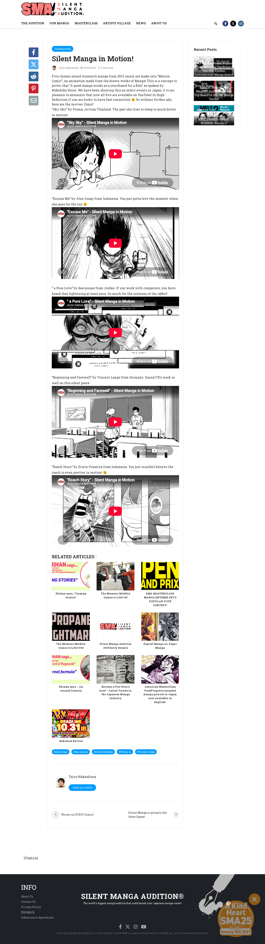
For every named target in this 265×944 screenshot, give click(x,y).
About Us (27, 896)
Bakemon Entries (71, 741)
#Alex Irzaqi (60, 751)
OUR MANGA (59, 23)
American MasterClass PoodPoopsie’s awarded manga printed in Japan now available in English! (160, 694)
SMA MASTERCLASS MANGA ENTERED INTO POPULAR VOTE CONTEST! (160, 599)
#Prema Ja (125, 751)
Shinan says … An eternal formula (71, 688)
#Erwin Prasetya (103, 751)
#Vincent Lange (146, 751)
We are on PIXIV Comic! (77, 814)
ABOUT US (159, 23)
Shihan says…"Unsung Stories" (70, 595)
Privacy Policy (31, 907)
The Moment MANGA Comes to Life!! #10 (71, 645)
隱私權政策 (28, 912)
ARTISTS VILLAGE (117, 23)
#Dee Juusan (81, 751)
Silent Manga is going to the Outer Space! (147, 815)
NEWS (141, 23)
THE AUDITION (32, 23)
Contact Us (28, 902)
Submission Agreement (37, 917)
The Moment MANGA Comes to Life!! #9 (115, 595)
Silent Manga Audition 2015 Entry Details (116, 645)
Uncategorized (63, 48)
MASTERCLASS (86, 23)
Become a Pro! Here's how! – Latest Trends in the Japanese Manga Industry (115, 692)
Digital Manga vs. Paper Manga (160, 645)
